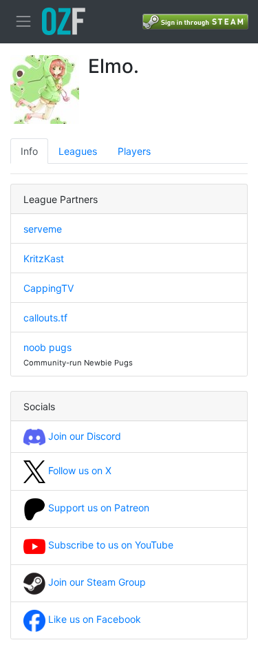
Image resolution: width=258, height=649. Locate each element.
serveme (42, 229)
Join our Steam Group (95, 582)
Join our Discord (83, 436)
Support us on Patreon (97, 507)
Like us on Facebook (93, 619)
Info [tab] (29, 151)
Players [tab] (134, 151)
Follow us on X (78, 470)
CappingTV (48, 288)
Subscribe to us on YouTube (109, 545)
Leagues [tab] (77, 151)
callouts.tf (45, 317)
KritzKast (43, 258)
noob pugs (47, 347)
